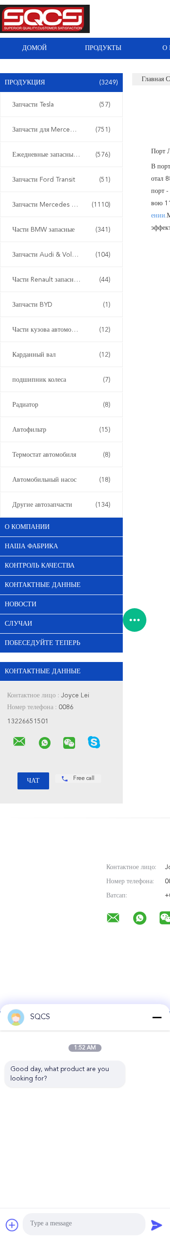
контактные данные (43, 585)
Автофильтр (61, 430)
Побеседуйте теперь (42, 643)
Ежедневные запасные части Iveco (61, 154)
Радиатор (61, 405)
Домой (34, 48)
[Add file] (12, 1225)
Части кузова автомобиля (61, 330)
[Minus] (156, 1017)
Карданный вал (61, 355)
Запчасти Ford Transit (61, 179)
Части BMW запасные (61, 229)
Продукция (61, 82)
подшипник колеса (61, 380)
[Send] (156, 1225)
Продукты (103, 48)
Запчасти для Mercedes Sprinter (61, 129)
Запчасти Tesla (61, 104)
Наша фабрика (31, 546)
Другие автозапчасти (61, 505)
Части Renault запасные (61, 279)
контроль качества (40, 565)
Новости (20, 604)
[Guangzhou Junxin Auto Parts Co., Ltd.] (19, 742)
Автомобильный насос (61, 480)
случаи (18, 623)
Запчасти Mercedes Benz (61, 204)
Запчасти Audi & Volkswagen (61, 254)
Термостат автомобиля (61, 455)
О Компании (27, 527)
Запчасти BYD (61, 305)
